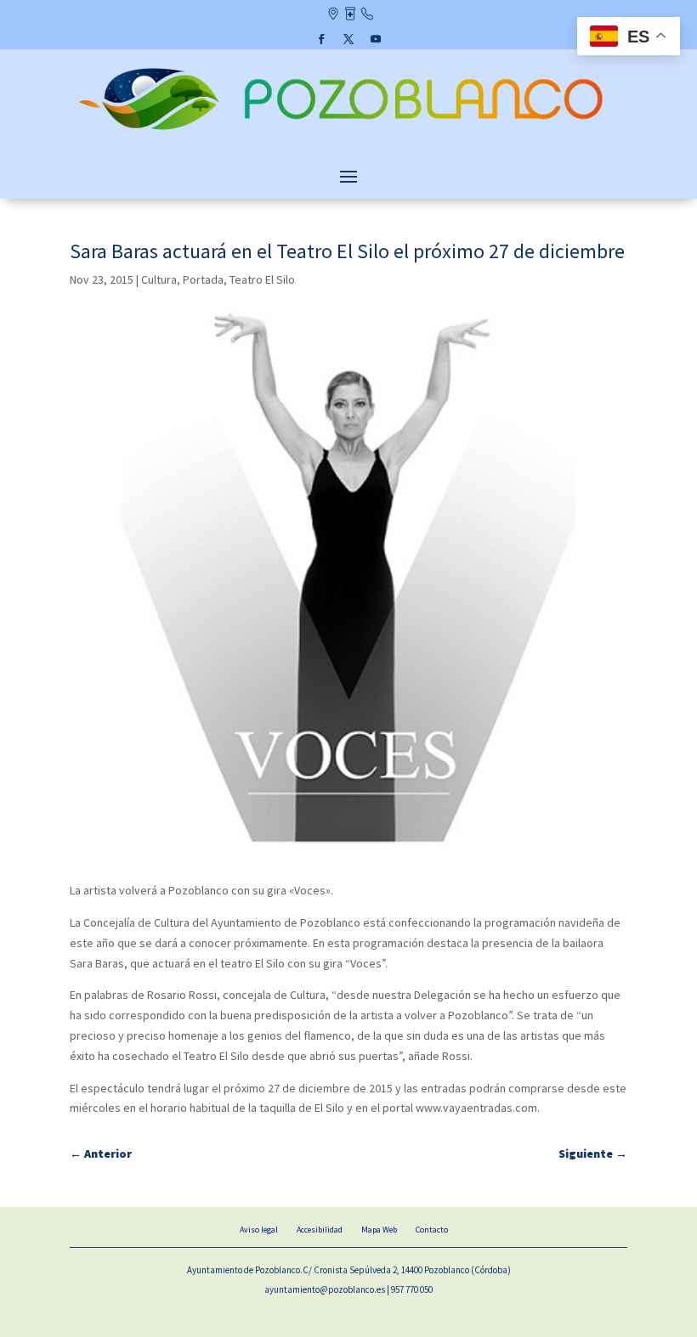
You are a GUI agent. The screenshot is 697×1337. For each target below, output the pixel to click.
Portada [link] (203, 279)
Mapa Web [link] (379, 1229)
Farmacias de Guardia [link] (349, 15)
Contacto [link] (366, 15)
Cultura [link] (159, 279)
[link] (348, 131)
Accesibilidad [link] (320, 1229)
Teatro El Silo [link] (262, 279)
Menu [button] (348, 175)
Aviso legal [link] (259, 1229)
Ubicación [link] (332, 15)
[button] (321, 39)
